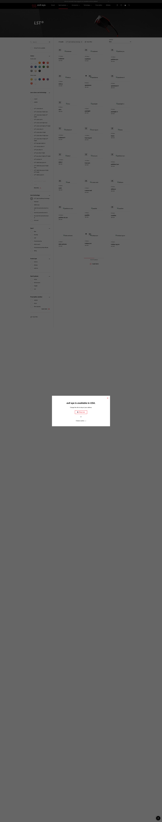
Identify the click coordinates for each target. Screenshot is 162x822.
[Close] (107, 398)
